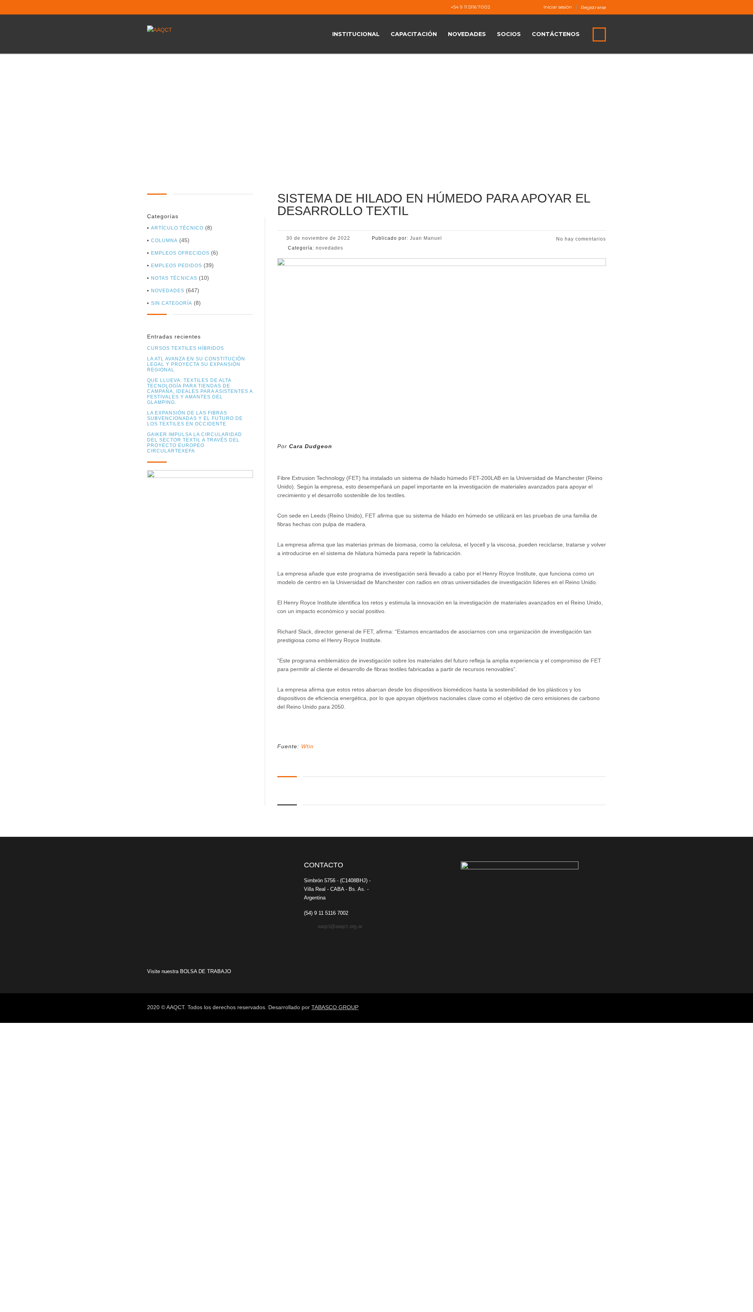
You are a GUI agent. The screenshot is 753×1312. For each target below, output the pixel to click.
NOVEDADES (467, 34)
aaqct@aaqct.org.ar (340, 926)
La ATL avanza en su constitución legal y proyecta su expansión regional (196, 364)
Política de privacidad (235, 1212)
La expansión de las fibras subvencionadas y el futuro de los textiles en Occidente (195, 418)
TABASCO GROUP (334, 1007)
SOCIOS (509, 34)
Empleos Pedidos (176, 265)
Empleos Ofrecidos (180, 253)
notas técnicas (174, 278)
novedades (167, 290)
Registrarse (593, 7)
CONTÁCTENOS (556, 34)
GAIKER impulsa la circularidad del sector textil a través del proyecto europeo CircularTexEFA (194, 443)
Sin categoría (171, 303)
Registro (44, 1299)
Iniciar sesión (558, 7)
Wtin (307, 746)
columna (164, 240)
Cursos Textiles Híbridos (185, 348)
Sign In (64, 1299)
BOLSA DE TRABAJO (205, 971)
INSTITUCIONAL (356, 34)
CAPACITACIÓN (414, 34)
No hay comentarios (580, 239)
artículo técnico (177, 228)
